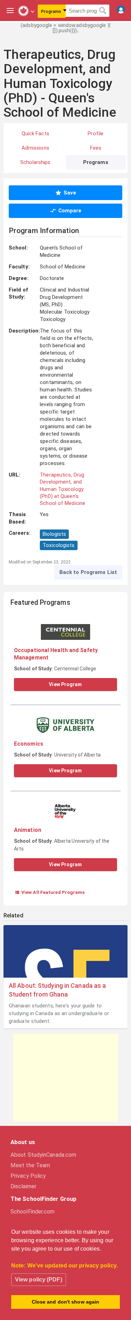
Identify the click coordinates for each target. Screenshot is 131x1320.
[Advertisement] (65, 1077)
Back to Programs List (88, 572)
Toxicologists (58, 545)
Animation (27, 830)
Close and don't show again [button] (66, 1302)
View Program (65, 684)
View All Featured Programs (50, 892)
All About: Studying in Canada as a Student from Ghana (57, 990)
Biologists (54, 534)
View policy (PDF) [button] (38, 1280)
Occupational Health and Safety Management (56, 654)
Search (102, 11)
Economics (28, 743)
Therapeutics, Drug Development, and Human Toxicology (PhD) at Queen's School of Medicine (62, 489)
